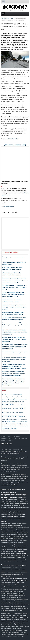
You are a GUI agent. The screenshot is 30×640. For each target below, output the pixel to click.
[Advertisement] (15, 164)
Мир (9, 436)
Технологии (16, 436)
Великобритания (7, 397)
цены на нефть (9, 426)
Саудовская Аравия (17, 404)
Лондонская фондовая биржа (14, 401)
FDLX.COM (6, 444)
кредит (22, 416)
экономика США (24, 426)
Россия (5, 404)
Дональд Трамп (13, 399)
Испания (6, 206)
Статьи (10, 440)
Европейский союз (24, 399)
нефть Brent (12, 419)
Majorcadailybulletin (13, 139)
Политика (4, 438)
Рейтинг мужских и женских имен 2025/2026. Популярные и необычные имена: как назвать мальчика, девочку (14, 332)
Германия (23, 397)
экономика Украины (9, 428)
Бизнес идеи (13, 438)
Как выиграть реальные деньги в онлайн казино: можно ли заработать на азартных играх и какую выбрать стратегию (13, 374)
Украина (4, 408)
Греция (3, 399)
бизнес (17, 408)
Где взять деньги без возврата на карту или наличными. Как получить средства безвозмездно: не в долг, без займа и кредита (14, 366)
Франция (9, 408)
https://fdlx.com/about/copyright (8, 471)
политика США (20, 421)
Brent (6, 394)
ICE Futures (13, 394)
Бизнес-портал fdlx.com (14, 449)
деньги (13, 412)
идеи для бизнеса (11, 415)
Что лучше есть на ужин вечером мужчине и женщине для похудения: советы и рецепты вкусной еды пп (14, 359)
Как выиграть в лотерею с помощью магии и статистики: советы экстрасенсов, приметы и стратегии (14, 287)
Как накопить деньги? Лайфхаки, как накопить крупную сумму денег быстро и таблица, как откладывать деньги (15, 346)
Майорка (11, 206)
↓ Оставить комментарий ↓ (15, 145)
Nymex (18, 394)
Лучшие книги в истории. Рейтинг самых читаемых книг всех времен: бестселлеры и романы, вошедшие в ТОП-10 (13, 294)
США (10, 404)
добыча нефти (19, 412)
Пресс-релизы (22, 438)
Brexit (9, 394)
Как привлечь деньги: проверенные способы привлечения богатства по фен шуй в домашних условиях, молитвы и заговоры (15, 280)
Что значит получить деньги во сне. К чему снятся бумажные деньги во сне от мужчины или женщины (14, 339)
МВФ (23, 401)
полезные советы (10, 421)
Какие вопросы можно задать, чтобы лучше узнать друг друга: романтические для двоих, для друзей (14, 307)
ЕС (19, 399)
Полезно (3, 440)
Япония (13, 408)
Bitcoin (3, 394)
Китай (4, 401)
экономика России (17, 426)
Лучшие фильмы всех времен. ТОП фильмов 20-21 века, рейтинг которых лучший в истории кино (15, 325)
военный (9, 412)
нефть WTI (17, 419)
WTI (21, 394)
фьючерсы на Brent (15, 424)
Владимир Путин (16, 397)
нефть (7, 419)
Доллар (6, 399)
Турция (22, 404)
